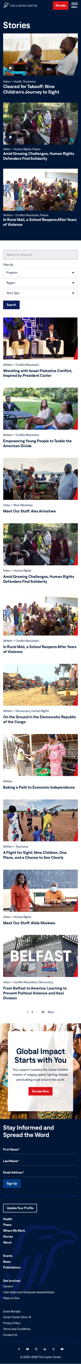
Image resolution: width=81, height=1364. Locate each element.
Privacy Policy (11, 1323)
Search (11, 304)
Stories (8, 1236)
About (7, 1242)
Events (8, 1255)
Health (7, 1219)
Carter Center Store (17, 1317)
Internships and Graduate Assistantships (28, 1292)
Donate (61, 5)
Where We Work (14, 1230)
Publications (11, 1267)
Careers (8, 1286)
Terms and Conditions (16, 1329)
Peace (7, 1225)
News (7, 1261)
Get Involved (11, 1281)
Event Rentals (11, 1311)
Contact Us (10, 1334)
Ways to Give (11, 1298)
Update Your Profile (20, 1209)
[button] (74, 5)
